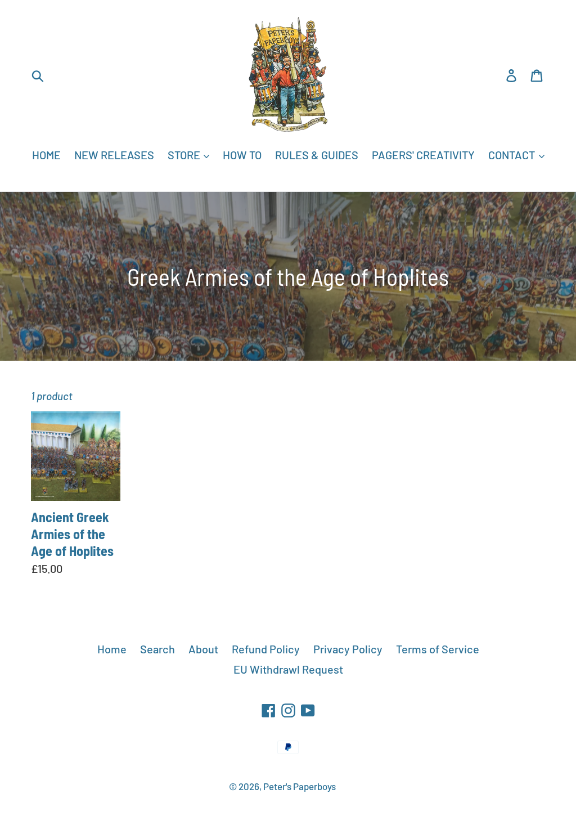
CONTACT (512, 155)
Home (112, 649)
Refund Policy (266, 649)
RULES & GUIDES (316, 155)
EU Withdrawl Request (288, 669)
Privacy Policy (347, 649)
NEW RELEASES (114, 155)
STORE (185, 155)
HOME (46, 155)
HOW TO (242, 155)
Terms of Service (437, 649)
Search (157, 649)
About (203, 649)
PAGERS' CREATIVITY (423, 155)
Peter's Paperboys (299, 786)
